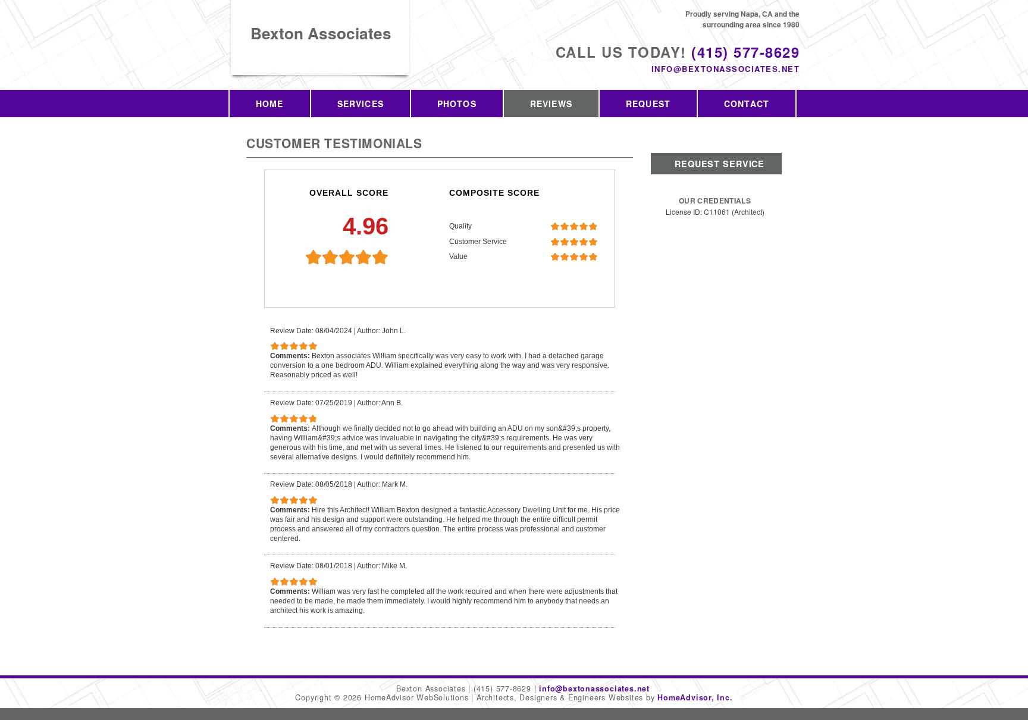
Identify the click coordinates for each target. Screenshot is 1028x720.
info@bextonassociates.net (725, 68)
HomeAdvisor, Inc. (694, 697)
